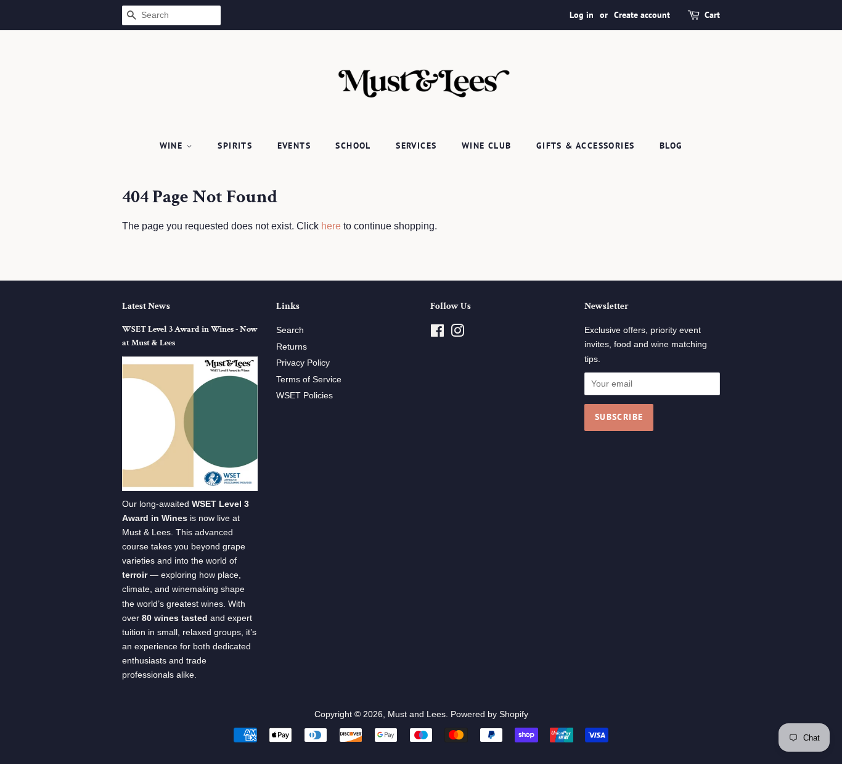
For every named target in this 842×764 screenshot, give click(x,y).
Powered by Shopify (489, 714)
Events (294, 145)
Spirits (235, 145)
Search (290, 330)
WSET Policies (304, 395)
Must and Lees (417, 714)
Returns (291, 346)
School (352, 145)
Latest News (146, 306)
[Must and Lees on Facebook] (437, 333)
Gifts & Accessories (585, 145)
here (331, 226)
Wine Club (487, 145)
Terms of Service (308, 379)
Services (416, 145)
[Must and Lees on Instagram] (457, 333)
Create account (642, 14)
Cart (712, 14)
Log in (582, 14)
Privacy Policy (303, 363)
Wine (173, 145)
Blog (671, 145)
